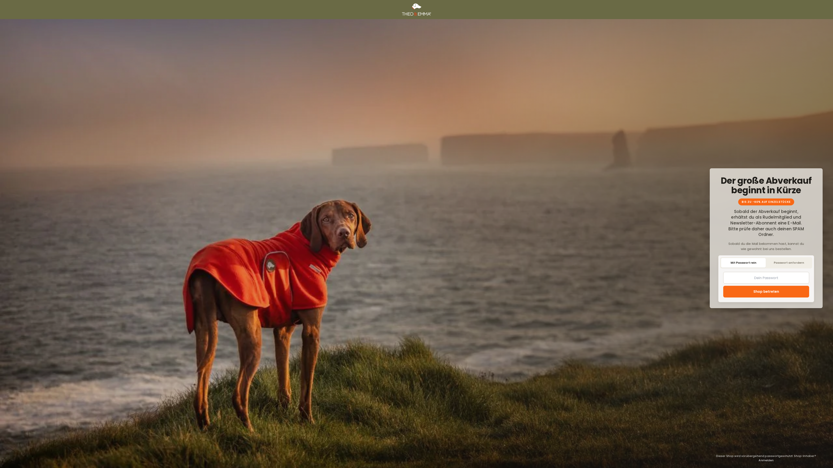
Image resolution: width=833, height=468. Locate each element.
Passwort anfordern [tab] (789, 263)
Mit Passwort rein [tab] (743, 263)
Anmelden (766, 460)
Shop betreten (766, 291)
